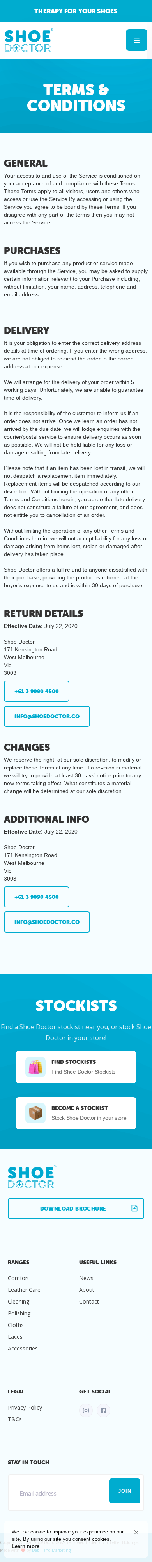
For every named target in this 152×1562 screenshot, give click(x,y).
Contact (89, 1301)
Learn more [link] (25, 1546)
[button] (136, 1532)
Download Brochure (73, 1208)
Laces (15, 1336)
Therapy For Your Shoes (75, 10)
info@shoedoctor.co (47, 716)
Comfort (18, 1278)
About (86, 1289)
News (86, 1278)
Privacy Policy (25, 1407)
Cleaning (18, 1301)
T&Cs (15, 1419)
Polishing (19, 1313)
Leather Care (24, 1289)
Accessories (23, 1348)
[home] (29, 40)
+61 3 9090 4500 (36, 691)
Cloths (16, 1325)
